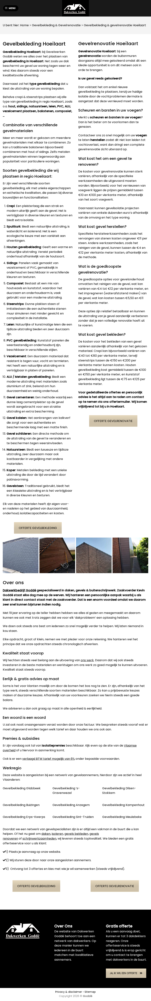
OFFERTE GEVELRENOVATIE (113, 421)
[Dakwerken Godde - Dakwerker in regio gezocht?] (75, 8)
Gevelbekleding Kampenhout (123, 805)
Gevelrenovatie (69, 25)
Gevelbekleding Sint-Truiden (73, 817)
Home (24, 25)
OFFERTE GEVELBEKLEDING (38, 528)
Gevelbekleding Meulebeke (122, 817)
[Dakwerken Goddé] (20, 555)
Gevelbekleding (43, 25)
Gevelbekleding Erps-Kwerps (24, 817)
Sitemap (90, 992)
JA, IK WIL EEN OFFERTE (123, 973)
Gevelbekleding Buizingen (21, 805)
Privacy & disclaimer (68, 992)
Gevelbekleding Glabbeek (22, 788)
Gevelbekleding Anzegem (71, 805)
